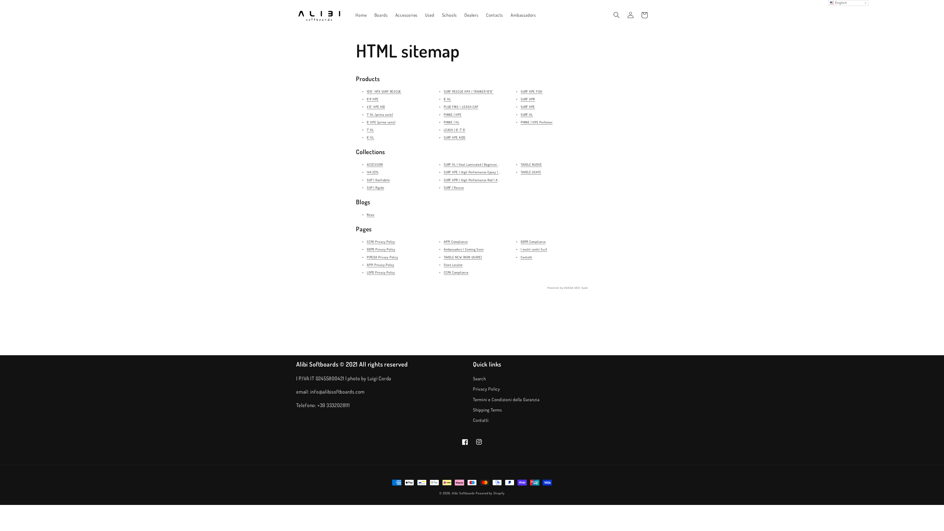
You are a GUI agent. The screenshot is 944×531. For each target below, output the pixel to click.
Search (479, 378)
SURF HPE (528, 107)
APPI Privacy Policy (380, 265)
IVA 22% (372, 172)
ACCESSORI (375, 164)
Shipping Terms (487, 410)
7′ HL (370, 130)
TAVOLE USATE (531, 172)
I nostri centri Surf (534, 249)
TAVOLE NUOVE (531, 164)
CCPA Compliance (456, 272)
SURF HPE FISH (532, 91)
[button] (616, 15)
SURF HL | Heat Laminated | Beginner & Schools (478, 164)
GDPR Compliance (533, 242)
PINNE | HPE (453, 115)
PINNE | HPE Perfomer (537, 122)
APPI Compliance (456, 242)
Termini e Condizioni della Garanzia (506, 399)
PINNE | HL (451, 122)
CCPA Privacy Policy (381, 242)
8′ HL (370, 137)
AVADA (568, 287)
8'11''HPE (373, 99)
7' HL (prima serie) (380, 115)
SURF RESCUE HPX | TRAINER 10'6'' (468, 91)
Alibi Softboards (463, 493)
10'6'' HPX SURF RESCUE (384, 91)
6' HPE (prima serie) (381, 122)
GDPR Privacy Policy (381, 249)
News (370, 215)
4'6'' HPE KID (376, 107)
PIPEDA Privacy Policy (382, 257)
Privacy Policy (486, 389)
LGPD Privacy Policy (381, 272)
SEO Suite (581, 287)
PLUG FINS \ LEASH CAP (461, 107)
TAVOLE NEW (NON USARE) (463, 257)
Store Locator (453, 265)
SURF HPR (528, 99)
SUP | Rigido (375, 188)
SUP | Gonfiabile (378, 180)
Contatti (526, 257)
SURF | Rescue (454, 188)
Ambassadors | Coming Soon (464, 249)
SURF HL (527, 115)
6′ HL (447, 99)
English (840, 3)
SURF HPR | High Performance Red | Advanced (476, 180)
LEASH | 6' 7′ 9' (454, 130)
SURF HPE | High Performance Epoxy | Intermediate (480, 172)
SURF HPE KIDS (455, 137)
